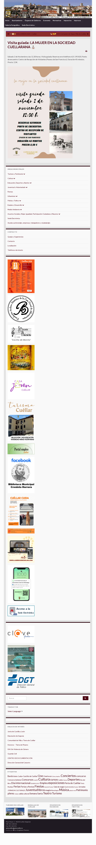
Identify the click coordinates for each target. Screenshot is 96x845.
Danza (65, 780)
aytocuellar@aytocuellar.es (14, 828)
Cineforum (47, 776)
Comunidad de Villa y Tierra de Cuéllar (21, 740)
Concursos (27, 779)
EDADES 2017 (35, 783)
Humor (76, 787)
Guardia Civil (12, 754)
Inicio (7, 20)
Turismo (57, 793)
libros (41, 790)
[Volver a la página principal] (48, 9)
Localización (12, 246)
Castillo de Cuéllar (30, 776)
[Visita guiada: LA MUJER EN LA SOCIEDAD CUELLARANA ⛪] (40, 112)
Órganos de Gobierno (33, 20)
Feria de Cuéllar (72, 783)
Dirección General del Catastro (19, 763)
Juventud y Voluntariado (17, 187)
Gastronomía (69, 787)
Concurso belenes (14, 780)
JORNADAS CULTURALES (16, 790)
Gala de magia (59, 787)
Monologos (55, 790)
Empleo (44, 783)
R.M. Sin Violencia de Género (18, 749)
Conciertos (68, 776)
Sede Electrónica (28, 25)
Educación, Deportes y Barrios (19, 183)
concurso (81, 776)
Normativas (57, 20)
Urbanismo (12, 196)
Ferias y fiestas (27, 786)
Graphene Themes (23, 830)
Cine (40, 775)
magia (48, 790)
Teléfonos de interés (15, 250)
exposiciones (56, 783)
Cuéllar (60, 780)
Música (64, 790)
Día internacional (20, 783)
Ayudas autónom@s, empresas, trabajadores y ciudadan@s (29, 223)
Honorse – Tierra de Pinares (18, 745)
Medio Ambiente (14, 209)
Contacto (11, 241)
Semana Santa (36, 793)
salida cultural (24, 794)
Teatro (47, 793)
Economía (46, 20)
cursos (54, 779)
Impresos (77, 20)
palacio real (72, 790)
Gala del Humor (48, 787)
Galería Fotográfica (12, 25)
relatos (16, 794)
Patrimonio (82, 790)
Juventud (31, 790)
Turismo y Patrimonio (15, 174)
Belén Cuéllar (18, 776)
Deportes (74, 779)
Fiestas (10, 192)
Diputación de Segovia (16, 736)
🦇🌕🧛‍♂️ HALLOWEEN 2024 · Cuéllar (23, 34)
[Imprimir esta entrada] (86, 51)
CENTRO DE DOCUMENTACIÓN (20, 758)
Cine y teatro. (56, 776)
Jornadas (81, 787)
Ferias (17, 786)
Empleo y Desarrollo (15, 205)
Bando (10, 776)
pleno (11, 793)
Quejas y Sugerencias (15, 237)
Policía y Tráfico (13, 201)
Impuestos (68, 20)
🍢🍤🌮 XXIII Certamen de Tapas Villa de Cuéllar (68, 34)
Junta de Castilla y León (16, 731)
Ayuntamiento (17, 20)
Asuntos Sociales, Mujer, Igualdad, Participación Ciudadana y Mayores (33, 214)
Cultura (10, 178)
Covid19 (36, 780)
